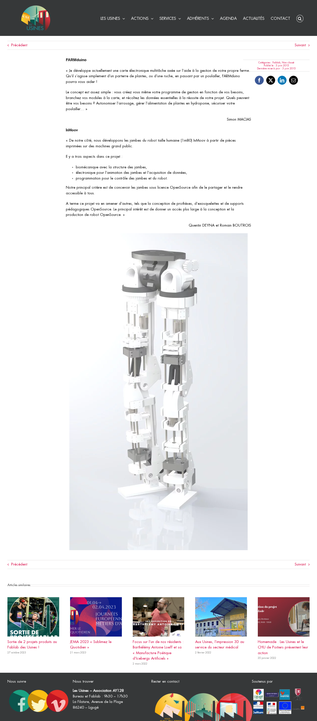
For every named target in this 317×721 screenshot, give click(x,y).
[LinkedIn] (282, 80)
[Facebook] (259, 80)
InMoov (72, 130)
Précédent (19, 45)
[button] (299, 18)
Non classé (288, 62)
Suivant (300, 45)
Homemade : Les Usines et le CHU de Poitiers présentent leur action (283, 647)
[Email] (293, 80)
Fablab (276, 62)
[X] (270, 80)
